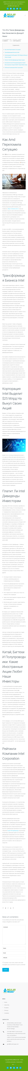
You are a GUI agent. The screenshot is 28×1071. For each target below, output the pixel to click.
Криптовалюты (17, 40)
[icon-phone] (20, 9)
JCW (15, 1064)
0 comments (5, 40)
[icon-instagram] (11, 9)
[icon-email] (17, 9)
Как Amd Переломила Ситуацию (13, 49)
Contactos (6, 1013)
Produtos (6, 1007)
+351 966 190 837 (11, 1031)
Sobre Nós (6, 1005)
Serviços (6, 1010)
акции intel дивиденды (13, 830)
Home (5, 1002)
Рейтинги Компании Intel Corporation (14, 67)
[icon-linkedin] (14, 9)
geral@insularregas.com (13, 1044)
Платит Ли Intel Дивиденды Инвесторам (15, 60)
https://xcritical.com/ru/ (13, 208)
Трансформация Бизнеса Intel (12, 52)
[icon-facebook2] (8, 9)
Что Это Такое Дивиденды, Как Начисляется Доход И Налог (13, 33)
